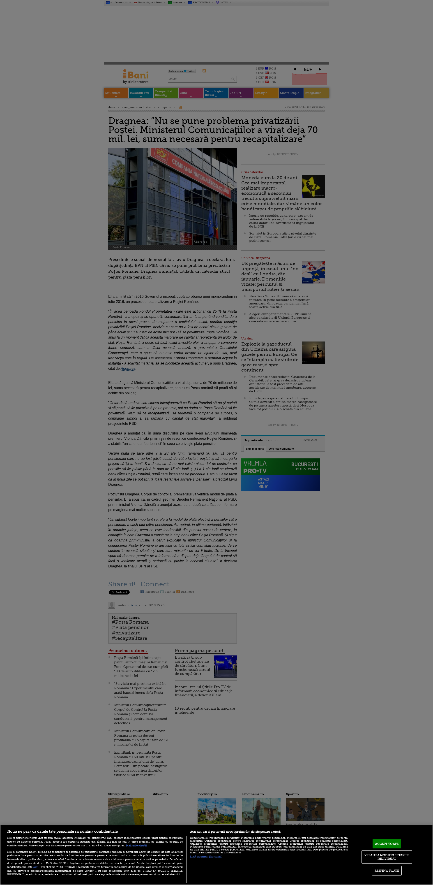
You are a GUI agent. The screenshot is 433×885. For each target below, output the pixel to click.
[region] (216, 855)
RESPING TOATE (387, 870)
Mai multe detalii (136, 845)
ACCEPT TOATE (386, 843)
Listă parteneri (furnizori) (206, 856)
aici (35, 867)
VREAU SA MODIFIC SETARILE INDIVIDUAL (386, 856)
